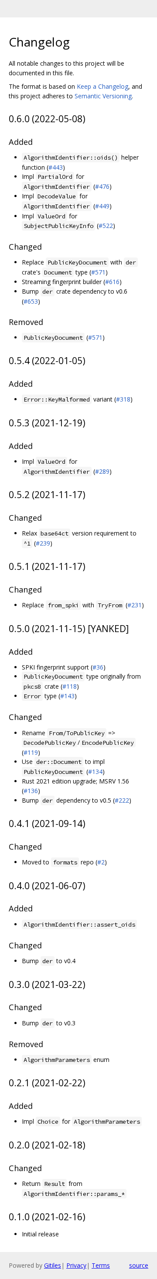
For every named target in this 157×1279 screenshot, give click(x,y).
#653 (31, 301)
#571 (98, 272)
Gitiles (52, 1265)
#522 (106, 225)
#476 (102, 186)
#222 (122, 800)
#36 (97, 667)
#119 (31, 752)
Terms (101, 1265)
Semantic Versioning (103, 96)
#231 (134, 605)
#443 (55, 167)
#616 (112, 282)
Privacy (76, 1265)
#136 (31, 791)
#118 (69, 686)
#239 (43, 543)
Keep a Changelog (102, 86)
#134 (95, 771)
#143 (67, 696)
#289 (102, 471)
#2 (101, 862)
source (138, 1265)
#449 (102, 206)
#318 (123, 399)
